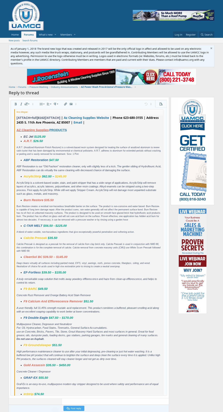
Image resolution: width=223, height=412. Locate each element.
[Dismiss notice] (210, 49)
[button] (55, 34)
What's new (46, 34)
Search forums (29, 40)
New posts (14, 40)
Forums (29, 34)
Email (78, 122)
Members (66, 34)
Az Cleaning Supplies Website (86, 118)
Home (15, 34)
